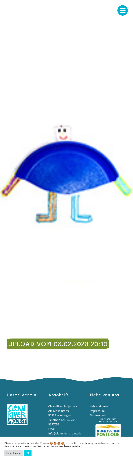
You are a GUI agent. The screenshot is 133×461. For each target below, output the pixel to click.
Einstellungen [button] (13, 453)
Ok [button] (27, 453)
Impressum (97, 411)
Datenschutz (98, 415)
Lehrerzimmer (99, 406)
